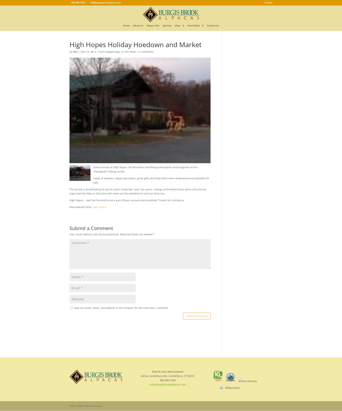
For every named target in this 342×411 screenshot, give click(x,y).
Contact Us (213, 26)
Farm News (193, 26)
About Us (138, 26)
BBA (75, 51)
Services (167, 26)
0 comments (146, 51)
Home (126, 26)
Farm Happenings (109, 51)
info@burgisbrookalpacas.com (168, 384)
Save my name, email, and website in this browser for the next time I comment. (121, 308)
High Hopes (99, 207)
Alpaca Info (153, 26)
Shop (177, 26)
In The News (128, 51)
